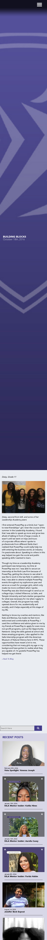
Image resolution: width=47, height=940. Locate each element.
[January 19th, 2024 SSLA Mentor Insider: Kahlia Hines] (23, 801)
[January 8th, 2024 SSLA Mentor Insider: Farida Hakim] (23, 871)
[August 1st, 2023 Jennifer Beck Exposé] (23, 907)
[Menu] (39, 4)
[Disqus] (23, 694)
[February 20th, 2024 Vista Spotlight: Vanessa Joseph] (23, 765)
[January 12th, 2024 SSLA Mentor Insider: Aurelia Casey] (23, 836)
